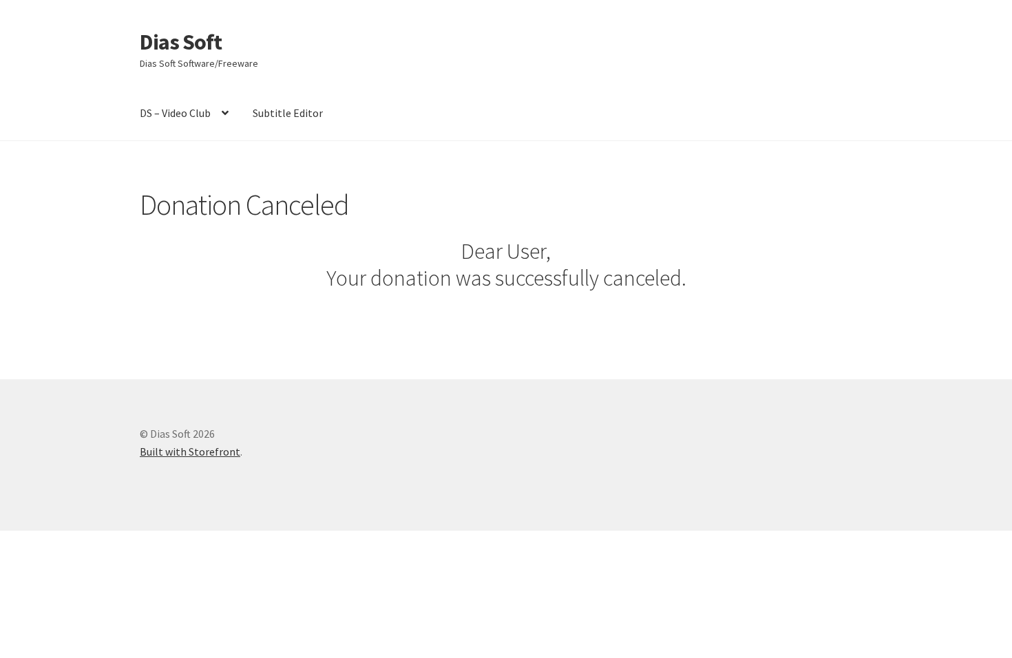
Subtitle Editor (288, 113)
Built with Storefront (190, 451)
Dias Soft (181, 42)
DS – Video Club (175, 113)
